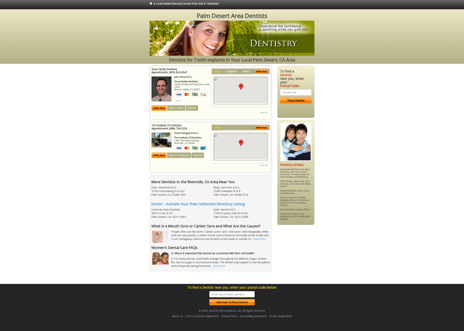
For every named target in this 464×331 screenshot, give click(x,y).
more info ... (265, 112)
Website (192, 107)
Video (246, 71)
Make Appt (159, 107)
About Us (177, 316)
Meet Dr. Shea (176, 107)
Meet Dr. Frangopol (179, 155)
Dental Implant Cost (293, 199)
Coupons (231, 71)
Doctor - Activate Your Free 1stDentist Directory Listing (198, 203)
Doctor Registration (280, 316)
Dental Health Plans (290, 169)
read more (259, 239)
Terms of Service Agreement (202, 316)
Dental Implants (288, 190)
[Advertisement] (295, 256)
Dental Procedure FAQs (297, 209)
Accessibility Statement (253, 316)
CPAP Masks (286, 181)
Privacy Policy (229, 316)
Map (217, 71)
